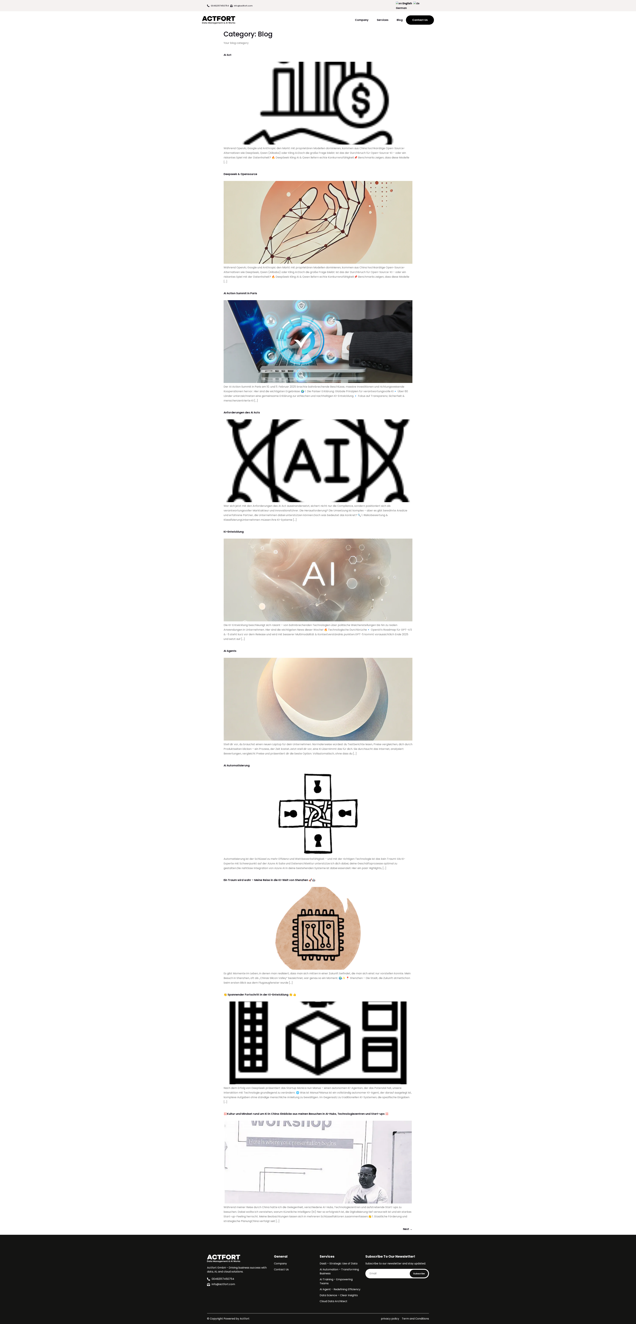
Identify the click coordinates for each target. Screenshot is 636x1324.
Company (362, 20)
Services (382, 20)
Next (407, 1229)
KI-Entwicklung (234, 532)
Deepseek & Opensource (240, 174)
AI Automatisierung (237, 765)
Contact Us (281, 1269)
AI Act (227, 55)
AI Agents (230, 651)
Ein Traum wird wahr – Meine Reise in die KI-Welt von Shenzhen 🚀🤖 (269, 880)
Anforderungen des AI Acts (242, 412)
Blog (400, 20)
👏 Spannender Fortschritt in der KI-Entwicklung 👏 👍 (260, 995)
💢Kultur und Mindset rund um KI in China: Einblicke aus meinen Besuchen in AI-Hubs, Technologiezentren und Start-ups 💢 (306, 1114)
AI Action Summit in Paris (240, 293)
